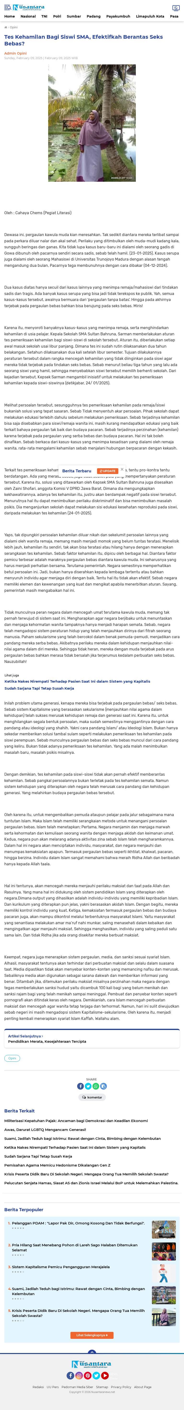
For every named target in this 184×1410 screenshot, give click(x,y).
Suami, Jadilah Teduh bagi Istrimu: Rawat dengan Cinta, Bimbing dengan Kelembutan (78, 1291)
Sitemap (102, 1387)
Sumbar (74, 16)
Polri (57, 16)
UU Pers (53, 1387)
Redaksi (38, 1387)
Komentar (94, 1097)
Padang (94, 16)
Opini (12, 1058)
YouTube (108, 1381)
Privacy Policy (121, 1387)
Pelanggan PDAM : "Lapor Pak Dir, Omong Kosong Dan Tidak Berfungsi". (78, 1223)
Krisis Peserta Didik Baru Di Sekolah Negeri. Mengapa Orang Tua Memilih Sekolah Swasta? (78, 1313)
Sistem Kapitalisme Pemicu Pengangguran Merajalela (61, 1267)
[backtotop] (92, 1354)
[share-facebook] (80, 1086)
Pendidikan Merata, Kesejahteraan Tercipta (47, 1041)
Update (108, 471)
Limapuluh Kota (150, 16)
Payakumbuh (118, 16)
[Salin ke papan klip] (103, 1086)
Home (9, 16)
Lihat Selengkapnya (91, 1335)
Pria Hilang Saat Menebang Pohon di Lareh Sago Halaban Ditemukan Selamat (75, 1247)
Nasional (28, 16)
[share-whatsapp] (95, 1086)
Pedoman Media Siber (77, 1387)
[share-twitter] (88, 1086)
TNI (44, 16)
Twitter (98, 1381)
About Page (115, 1376)
